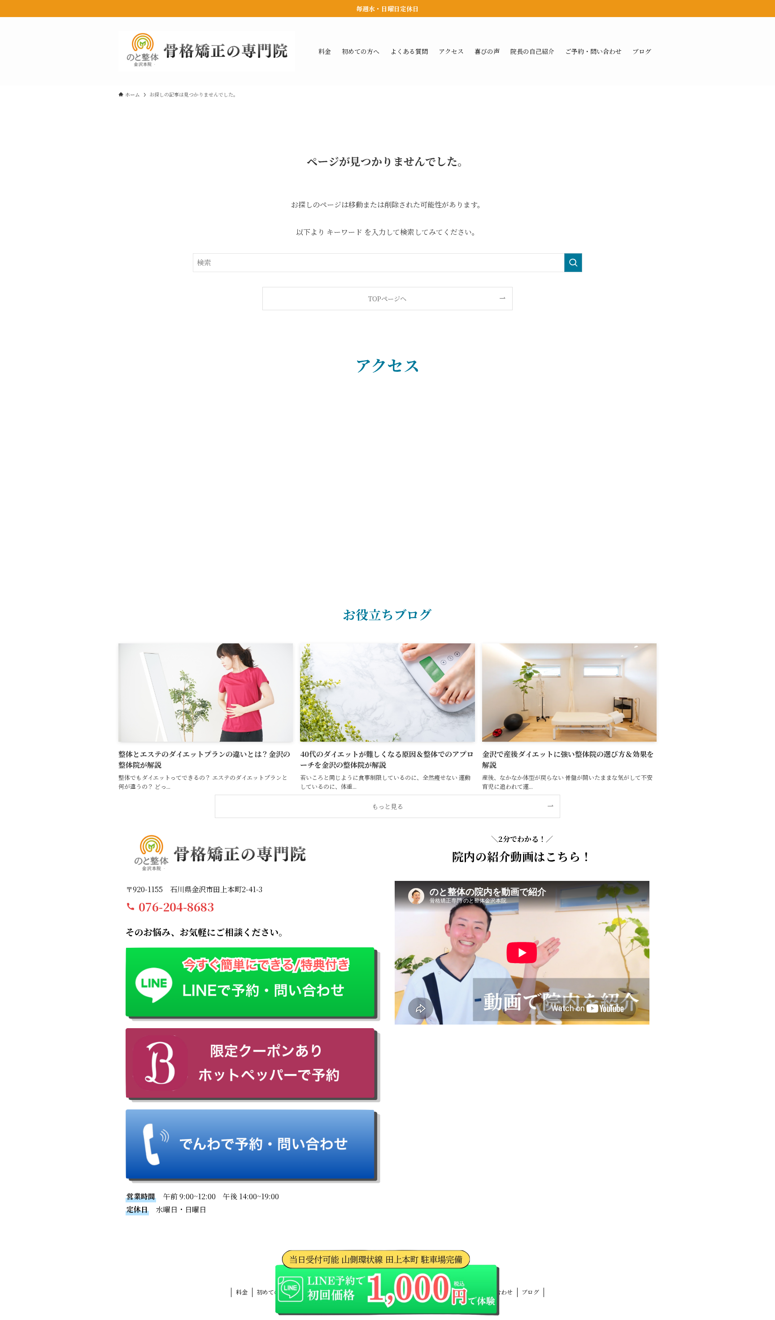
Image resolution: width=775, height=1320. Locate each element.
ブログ (530, 1292)
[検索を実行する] (573, 262)
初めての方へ (274, 1292)
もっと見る (387, 806)
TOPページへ (387, 298)
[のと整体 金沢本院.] (206, 51)
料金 (242, 1292)
